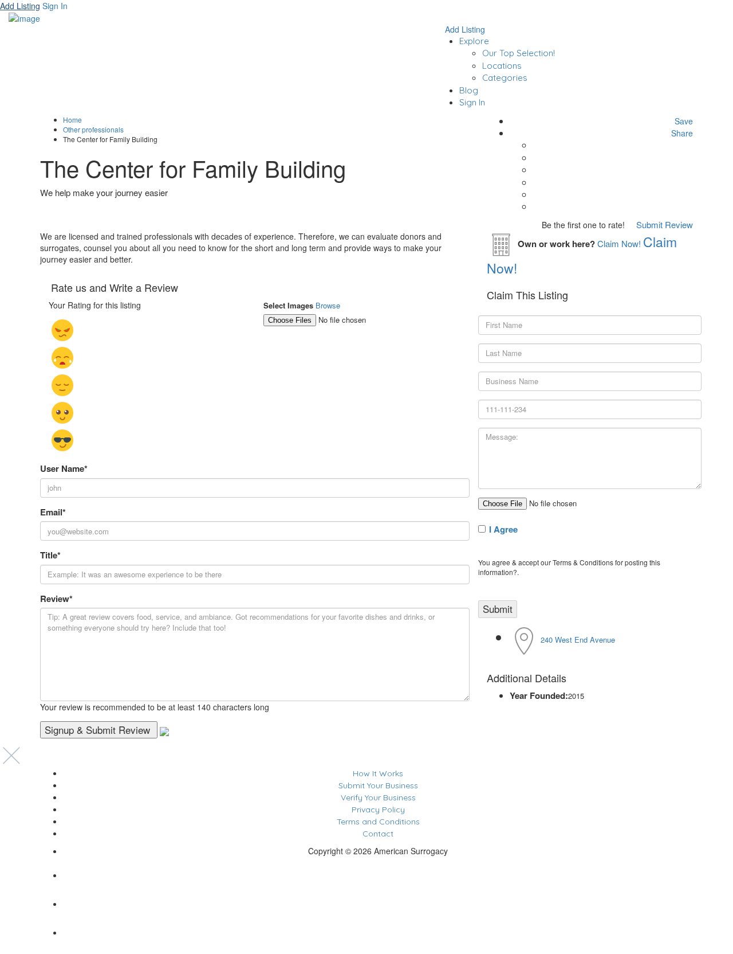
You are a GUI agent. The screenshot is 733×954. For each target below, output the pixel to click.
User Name (64, 469)
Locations (502, 65)
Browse (328, 305)
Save (682, 121)
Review (56, 599)
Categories (504, 77)
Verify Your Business (378, 797)
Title (50, 555)
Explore (474, 41)
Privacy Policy (378, 809)
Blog (468, 90)
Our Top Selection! (518, 53)
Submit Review (663, 224)
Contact (377, 833)
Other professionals (93, 129)
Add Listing (20, 5)
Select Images (288, 305)
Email (53, 512)
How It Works (378, 773)
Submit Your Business (378, 785)
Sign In (472, 102)
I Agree (503, 529)
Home (72, 119)
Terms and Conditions (378, 821)
